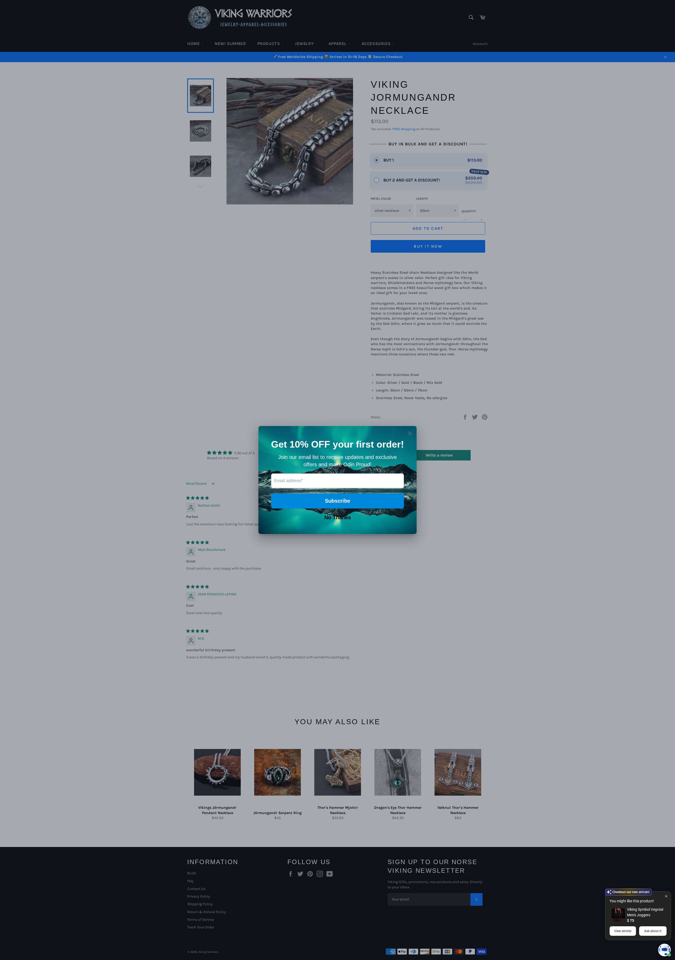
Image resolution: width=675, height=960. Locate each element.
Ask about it (652, 931)
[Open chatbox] (664, 950)
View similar (622, 931)
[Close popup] (666, 896)
